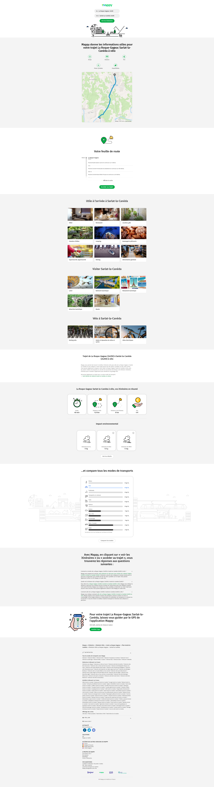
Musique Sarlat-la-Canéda (98, 697)
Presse (84, 758)
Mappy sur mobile (86, 738)
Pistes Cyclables (92, 713)
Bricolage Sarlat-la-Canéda (123, 705)
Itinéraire (84, 657)
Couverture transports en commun (90, 766)
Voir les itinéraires (107, 21)
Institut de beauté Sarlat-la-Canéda (109, 699)
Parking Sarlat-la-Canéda (107, 707)
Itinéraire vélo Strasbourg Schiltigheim (116, 667)
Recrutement (85, 755)
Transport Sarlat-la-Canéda (98, 687)
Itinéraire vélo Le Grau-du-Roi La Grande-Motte (102, 674)
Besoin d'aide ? (87, 721)
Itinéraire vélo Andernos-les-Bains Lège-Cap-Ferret (106, 669)
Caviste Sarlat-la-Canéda (120, 707)
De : (104, 11)
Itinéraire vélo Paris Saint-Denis (112, 676)
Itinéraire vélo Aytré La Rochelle (96, 676)
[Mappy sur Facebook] (84, 730)
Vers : (105, 16)
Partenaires (89, 758)
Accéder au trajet (107, 187)
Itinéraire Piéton (91, 657)
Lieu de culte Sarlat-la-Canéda (116, 709)
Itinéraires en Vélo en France (101, 664)
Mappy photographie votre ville (89, 768)
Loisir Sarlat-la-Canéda (87, 692)
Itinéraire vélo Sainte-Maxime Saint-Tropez (96, 667)
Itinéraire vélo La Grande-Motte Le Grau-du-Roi (99, 670)
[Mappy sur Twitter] (89, 730)
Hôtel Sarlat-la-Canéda (87, 682)
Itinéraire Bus (109, 659)
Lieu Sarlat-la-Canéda (93, 704)
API (83, 736)
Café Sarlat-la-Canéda (110, 689)
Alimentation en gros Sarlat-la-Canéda (91, 699)
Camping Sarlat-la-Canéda (98, 689)
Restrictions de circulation (113, 713)
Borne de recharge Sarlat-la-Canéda (96, 694)
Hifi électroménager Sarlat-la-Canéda (91, 707)
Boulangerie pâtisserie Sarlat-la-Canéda (116, 694)
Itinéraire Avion (117, 659)
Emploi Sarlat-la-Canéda (102, 709)
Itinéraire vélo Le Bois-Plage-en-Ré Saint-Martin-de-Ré (95, 672)
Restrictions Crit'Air (101, 713)
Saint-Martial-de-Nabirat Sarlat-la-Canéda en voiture (97, 376)
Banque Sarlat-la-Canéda (104, 702)
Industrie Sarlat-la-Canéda (115, 695)
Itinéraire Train (124, 657)
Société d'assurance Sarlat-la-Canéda (114, 685)
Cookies (101, 763)
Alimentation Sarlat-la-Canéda (89, 702)
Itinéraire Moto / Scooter (99, 659)
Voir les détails (107, 456)
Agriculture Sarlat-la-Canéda (106, 704)
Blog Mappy (85, 756)
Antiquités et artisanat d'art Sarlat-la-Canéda (98, 700)
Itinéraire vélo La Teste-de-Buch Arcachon (100, 665)
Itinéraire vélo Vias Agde (114, 672)
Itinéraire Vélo (100, 657)
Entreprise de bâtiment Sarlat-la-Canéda (96, 684)
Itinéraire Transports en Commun (112, 657)
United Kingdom (88, 748)
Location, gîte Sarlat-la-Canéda (113, 687)
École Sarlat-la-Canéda (116, 702)
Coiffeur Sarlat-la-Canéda (98, 685)
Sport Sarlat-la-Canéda (109, 690)
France (86, 743)
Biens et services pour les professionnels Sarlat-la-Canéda (108, 692)
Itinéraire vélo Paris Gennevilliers (96, 677)
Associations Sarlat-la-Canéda (123, 690)
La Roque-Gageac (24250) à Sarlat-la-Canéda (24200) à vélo (104, 584)
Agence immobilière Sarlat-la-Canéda (116, 684)
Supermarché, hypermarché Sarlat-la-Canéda (115, 697)
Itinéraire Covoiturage (87, 659)
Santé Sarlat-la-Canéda (97, 690)
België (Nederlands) (89, 746)
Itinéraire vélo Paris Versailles (116, 664)
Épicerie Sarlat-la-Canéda (101, 695)
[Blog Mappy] (93, 730)
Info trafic (84, 713)
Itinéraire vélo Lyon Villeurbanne (118, 670)
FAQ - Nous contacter (87, 765)
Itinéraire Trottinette (126, 659)
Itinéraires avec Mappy (87, 664)
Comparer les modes (107, 540)
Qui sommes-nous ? (86, 753)
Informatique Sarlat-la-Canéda (118, 700)
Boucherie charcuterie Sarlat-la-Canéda (106, 705)
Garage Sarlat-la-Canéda (115, 682)
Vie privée (96, 763)
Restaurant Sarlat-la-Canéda (101, 682)
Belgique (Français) (88, 745)
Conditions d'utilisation (87, 763)
